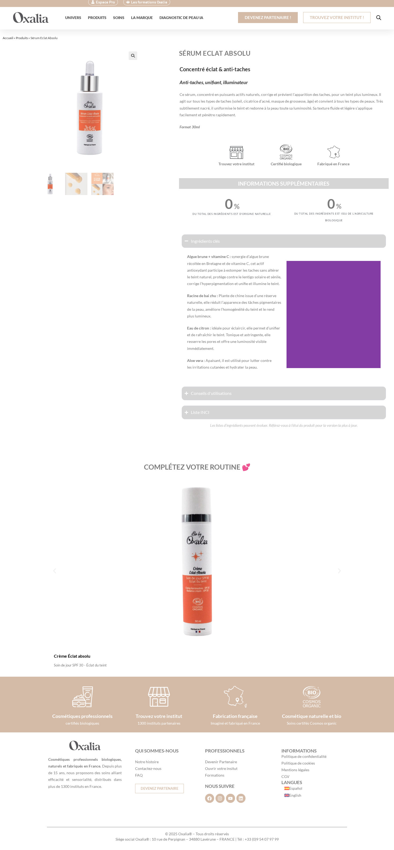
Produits (22, 38)
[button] (133, 55)
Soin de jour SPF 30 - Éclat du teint (80, 665)
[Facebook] (209, 798)
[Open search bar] (378, 17)
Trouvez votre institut (159, 716)
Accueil (8, 38)
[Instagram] (220, 798)
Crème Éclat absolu (72, 655)
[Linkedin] (241, 798)
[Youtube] (230, 798)
